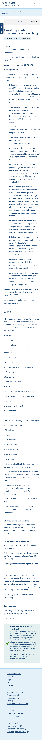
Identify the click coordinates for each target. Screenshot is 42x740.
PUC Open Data (13, 716)
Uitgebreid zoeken (28, 11)
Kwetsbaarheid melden (16, 703)
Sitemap (10, 701)
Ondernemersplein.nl (15, 729)
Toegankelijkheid (13, 698)
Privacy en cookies (14, 695)
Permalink (21, 21)
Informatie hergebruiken (17, 692)
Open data (11, 710)
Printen (32, 21)
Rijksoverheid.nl (13, 726)
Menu (36, 4)
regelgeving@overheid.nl (19, 658)
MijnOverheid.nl (13, 723)
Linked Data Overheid (15, 713)
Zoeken (10, 685)
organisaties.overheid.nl (18, 650)
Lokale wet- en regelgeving (10, 11)
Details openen (1, 28)
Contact (10, 676)
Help (9, 682)
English (9, 679)
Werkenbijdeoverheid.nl (16, 732)
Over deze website (14, 674)
